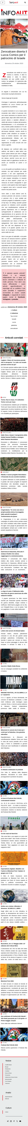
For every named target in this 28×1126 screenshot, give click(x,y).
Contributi (7, 1071)
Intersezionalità (8, 1079)
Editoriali (7, 1098)
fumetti (14, 319)
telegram (6, 295)
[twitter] (17, 1121)
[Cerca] (25, 2)
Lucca (14, 322)
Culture (14, 310)
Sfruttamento (7, 1068)
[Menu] (3, 2)
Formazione (7, 1075)
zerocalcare (14, 328)
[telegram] (7, 1121)
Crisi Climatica (8, 1081)
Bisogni (4, 397)
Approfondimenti (8, 1096)
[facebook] (14, 1121)
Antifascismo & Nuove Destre (10, 549)
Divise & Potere (6, 727)
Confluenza (5, 472)
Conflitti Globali (6, 357)
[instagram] (10, 1121)
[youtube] (20, 1121)
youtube (15, 299)
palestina (14, 325)
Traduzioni (7, 1083)
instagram (6, 299)
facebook (21, 297)
